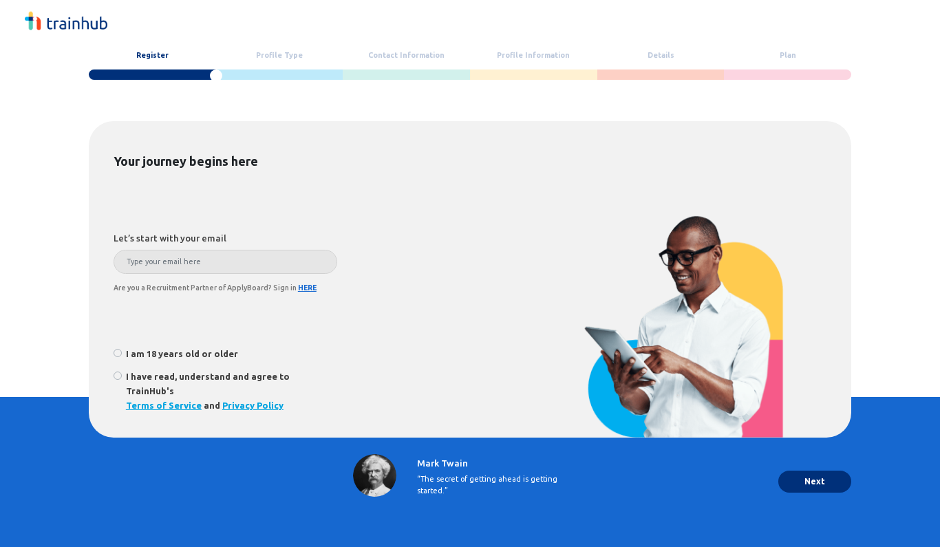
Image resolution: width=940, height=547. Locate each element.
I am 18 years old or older (182, 353)
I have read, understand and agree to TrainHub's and (208, 391)
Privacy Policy (253, 405)
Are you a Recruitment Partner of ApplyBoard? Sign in (215, 287)
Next (814, 481)
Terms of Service (164, 405)
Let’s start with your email (170, 238)
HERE (307, 287)
